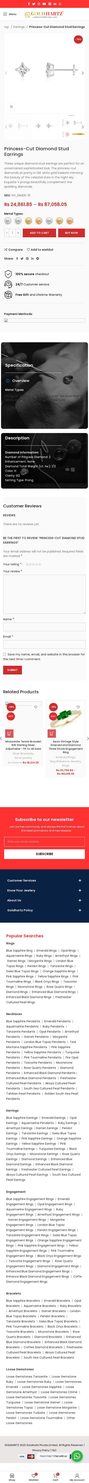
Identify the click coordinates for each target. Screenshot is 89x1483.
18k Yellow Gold (33, 400)
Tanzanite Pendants (20, 1032)
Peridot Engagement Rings (56, 1230)
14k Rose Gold (69, 396)
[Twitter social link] (33, 4)
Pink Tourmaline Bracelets (24, 1326)
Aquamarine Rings (19, 956)
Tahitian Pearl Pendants (23, 1094)
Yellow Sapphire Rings (53, 976)
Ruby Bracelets (70, 1306)
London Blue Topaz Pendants (45, 1042)
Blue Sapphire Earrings (22, 1118)
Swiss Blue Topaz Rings (22, 971)
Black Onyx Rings (47, 982)
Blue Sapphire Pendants (23, 1021)
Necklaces (14, 1014)
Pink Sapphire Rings (20, 976)
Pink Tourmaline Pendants (42, 1057)
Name (8, 619)
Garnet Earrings (47, 1128)
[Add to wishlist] (35, 707)
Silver (9, 396)
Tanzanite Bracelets (20, 1321)
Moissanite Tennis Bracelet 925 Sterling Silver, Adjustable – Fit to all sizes (23, 745)
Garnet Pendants (36, 1037)
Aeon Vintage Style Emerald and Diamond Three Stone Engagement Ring (66, 747)
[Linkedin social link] (55, 4)
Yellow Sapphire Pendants (42, 1052)
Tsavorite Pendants (38, 1063)
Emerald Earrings (54, 1118)
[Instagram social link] (38, 4)
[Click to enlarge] (11, 107)
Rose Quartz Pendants (40, 1068)
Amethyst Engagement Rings (58, 1214)
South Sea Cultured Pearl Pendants (49, 1088)
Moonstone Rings (30, 987)
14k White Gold (24, 396)
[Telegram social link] (37, 258)
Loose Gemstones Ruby (34, 1382)
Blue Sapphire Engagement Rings (30, 1199)
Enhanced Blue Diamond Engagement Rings (38, 1271)
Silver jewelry (23, 758)
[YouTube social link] (44, 4)
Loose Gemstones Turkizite (25, 1413)
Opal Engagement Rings (54, 1204)
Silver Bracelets (23, 753)
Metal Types (13, 214)
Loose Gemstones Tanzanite (27, 1376)
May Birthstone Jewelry (65, 761)
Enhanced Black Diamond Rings (28, 997)
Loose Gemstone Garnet (42, 1402)
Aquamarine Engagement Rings (29, 1209)
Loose (54, 1397)
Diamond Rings (17, 992)
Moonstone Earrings (44, 1154)
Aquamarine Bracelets (40, 1306)
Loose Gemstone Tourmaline (41, 1418)
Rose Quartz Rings (59, 987)
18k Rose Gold (55, 400)
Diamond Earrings (34, 1159)
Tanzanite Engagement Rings (27, 1235)
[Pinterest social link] (50, 4)
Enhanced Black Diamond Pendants (49, 1073)
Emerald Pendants (57, 1021)
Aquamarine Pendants (22, 1026)
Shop (6, 27)
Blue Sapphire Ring (19, 950)
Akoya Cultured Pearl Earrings (27, 1175)
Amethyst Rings (66, 956)
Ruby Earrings (67, 1123)
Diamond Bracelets (48, 1337)
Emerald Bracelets (57, 1301)
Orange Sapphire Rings (59, 971)
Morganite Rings (40, 961)
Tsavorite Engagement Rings (29, 1261)
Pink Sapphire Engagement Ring (40, 1245)
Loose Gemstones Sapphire (42, 1387)
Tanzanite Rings (62, 966)
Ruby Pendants (53, 1026)
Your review (12, 571)
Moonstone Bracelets (53, 1332)
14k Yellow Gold (47, 396)
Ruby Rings (44, 956)
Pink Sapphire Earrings (37, 1138)
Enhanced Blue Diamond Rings (54, 992)
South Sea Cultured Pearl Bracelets (49, 1357)
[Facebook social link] (29, 4)
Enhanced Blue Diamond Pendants (31, 1078)
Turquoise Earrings (52, 1149)
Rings (65, 765)
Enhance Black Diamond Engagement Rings (37, 1276)
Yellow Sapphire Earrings (39, 1144)
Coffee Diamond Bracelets (43, 1347)
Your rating (12, 564)
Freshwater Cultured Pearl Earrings (46, 1169)
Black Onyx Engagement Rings (59, 1256)
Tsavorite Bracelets (20, 1332)
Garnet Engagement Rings (27, 1220)
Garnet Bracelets (53, 1311)
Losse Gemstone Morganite (57, 1407)
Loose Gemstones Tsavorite (26, 1397)
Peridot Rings (37, 966)
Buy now (71, 233)
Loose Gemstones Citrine (59, 1392)
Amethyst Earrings (19, 1128)
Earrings (19, 27)
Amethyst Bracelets (23, 1311)
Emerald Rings (65, 757)
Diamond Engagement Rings (58, 1266)
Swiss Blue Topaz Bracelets (58, 1321)
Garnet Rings (16, 961)
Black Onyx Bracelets (63, 1326)
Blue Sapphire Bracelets (23, 1301)
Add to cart (39, 233)
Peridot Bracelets (52, 1316)
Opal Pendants (50, 1032)
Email (8, 636)
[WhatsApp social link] (60, 4)
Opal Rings (68, 950)
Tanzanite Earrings (35, 1133)
